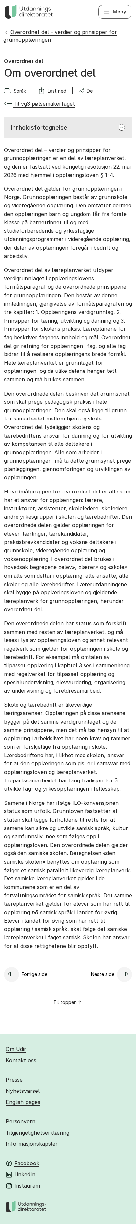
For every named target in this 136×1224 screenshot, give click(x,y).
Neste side (102, 974)
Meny (119, 11)
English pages (23, 1102)
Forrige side (34, 974)
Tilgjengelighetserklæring (37, 1132)
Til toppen (65, 1002)
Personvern (20, 1121)
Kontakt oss (21, 1060)
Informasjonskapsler (32, 1143)
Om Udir (16, 1049)
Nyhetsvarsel (23, 1091)
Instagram (27, 1185)
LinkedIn (24, 1174)
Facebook (26, 1163)
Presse (14, 1079)
